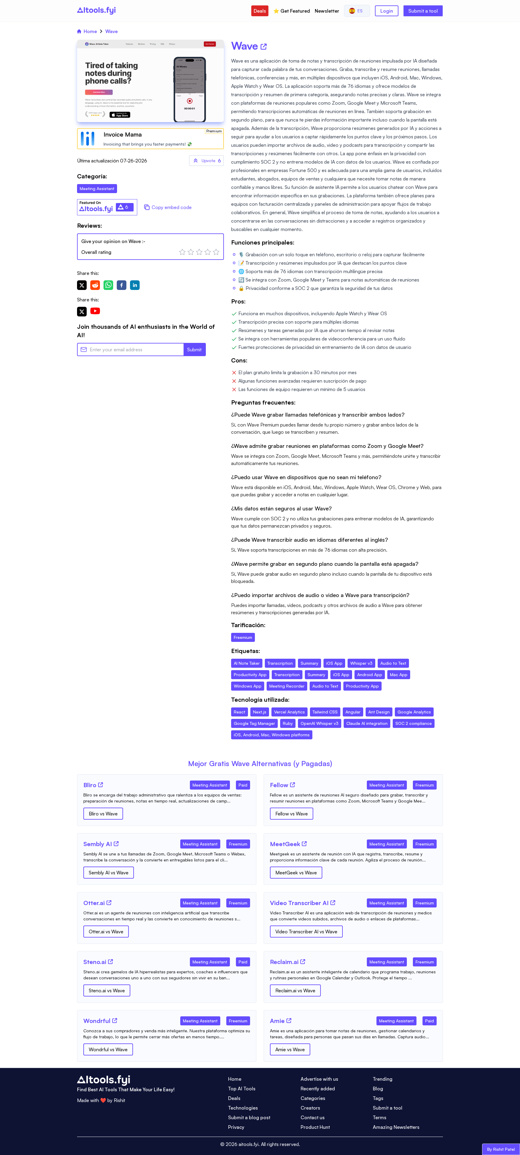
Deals (260, 11)
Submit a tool (423, 11)
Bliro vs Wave (103, 814)
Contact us (313, 1117)
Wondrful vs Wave (108, 1049)
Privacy (236, 1127)
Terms (379, 1117)
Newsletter (327, 11)
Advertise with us (319, 1079)
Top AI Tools (241, 1089)
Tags (378, 1098)
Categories (313, 1098)
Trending (382, 1079)
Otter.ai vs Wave (106, 932)
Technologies (243, 1108)
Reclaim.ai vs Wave (295, 990)
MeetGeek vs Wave (296, 873)
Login (386, 11)
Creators (310, 1108)
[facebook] (121, 285)
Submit (194, 349)
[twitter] (82, 285)
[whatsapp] (108, 285)
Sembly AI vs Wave (108, 873)
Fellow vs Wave (291, 814)
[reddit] (95, 285)
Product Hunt (315, 1127)
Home (90, 31)
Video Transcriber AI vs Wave (306, 932)
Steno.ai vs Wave (107, 990)
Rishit (119, 1100)
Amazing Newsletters (396, 1127)
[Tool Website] (100, 784)
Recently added (318, 1089)
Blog (378, 1089)
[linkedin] (135, 285)
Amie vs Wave (290, 1049)
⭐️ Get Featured (291, 11)
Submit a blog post (249, 1117)
